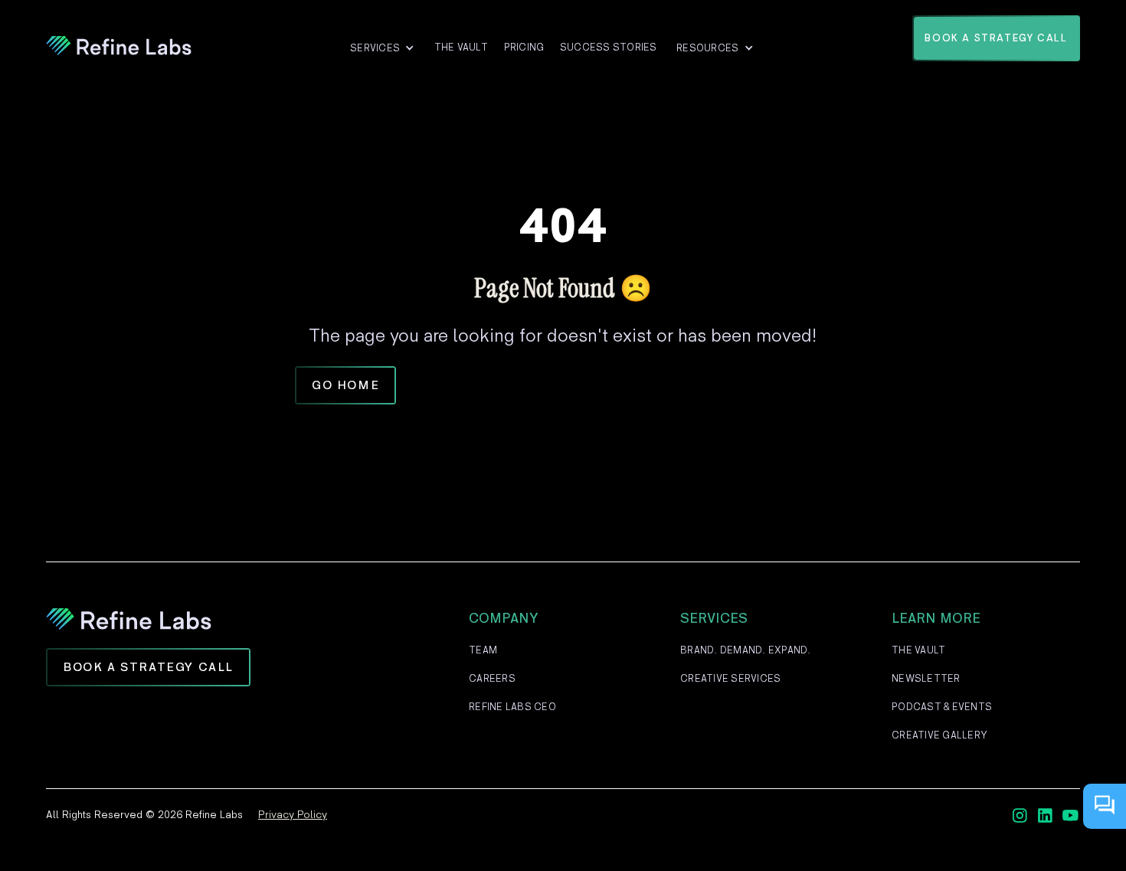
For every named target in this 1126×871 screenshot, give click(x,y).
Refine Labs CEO (512, 707)
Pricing (524, 47)
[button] (382, 48)
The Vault (918, 650)
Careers (492, 679)
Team (483, 650)
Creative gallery (939, 735)
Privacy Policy (292, 814)
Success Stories (608, 47)
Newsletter (926, 679)
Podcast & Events (942, 707)
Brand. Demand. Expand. (745, 650)
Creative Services (730, 679)
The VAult (461, 47)
